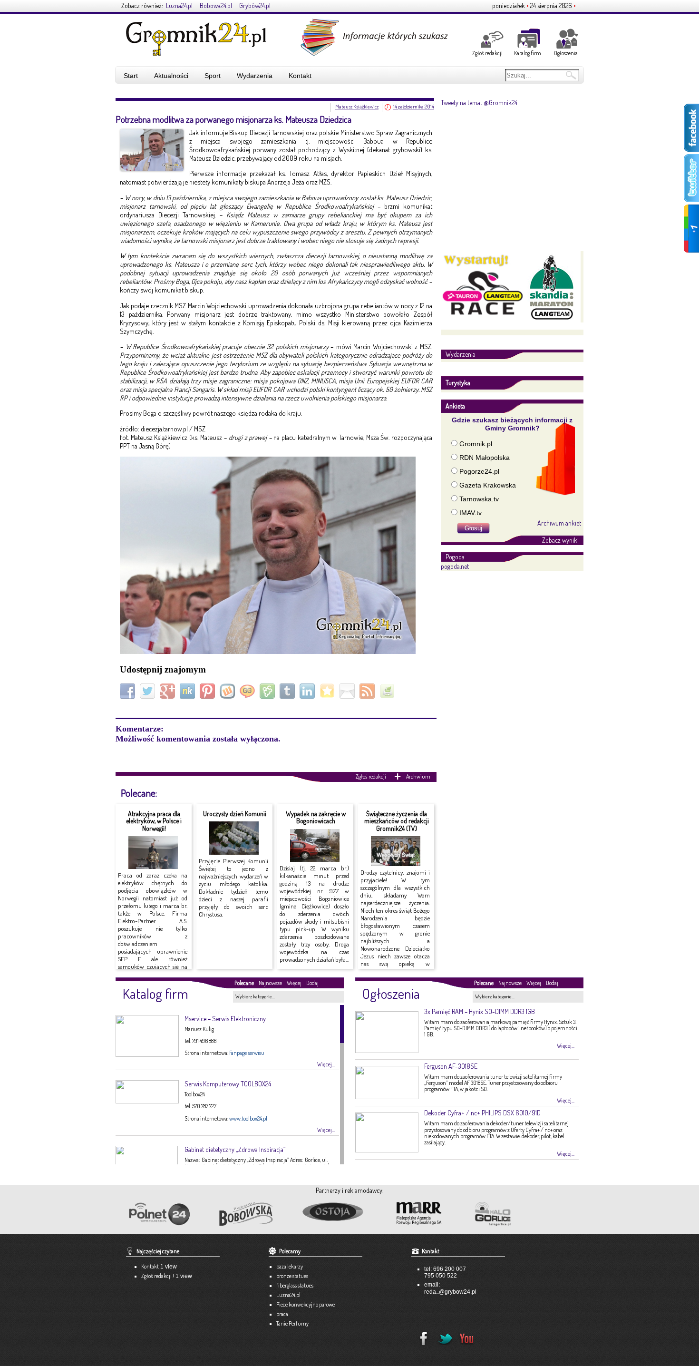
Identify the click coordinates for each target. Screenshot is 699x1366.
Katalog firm (527, 53)
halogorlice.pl (514, 1214)
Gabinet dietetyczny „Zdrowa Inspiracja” (234, 1149)
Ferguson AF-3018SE (450, 1066)
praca (282, 1313)
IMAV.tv (470, 513)
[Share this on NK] (188, 690)
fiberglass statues (294, 1285)
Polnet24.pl (159, 1214)
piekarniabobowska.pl (247, 1216)
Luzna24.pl (179, 5)
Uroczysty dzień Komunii (234, 814)
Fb (420, 1335)
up (557, 1256)
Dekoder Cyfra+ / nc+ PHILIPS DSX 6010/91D (482, 1113)
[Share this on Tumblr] (288, 690)
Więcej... (326, 1064)
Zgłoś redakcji (487, 53)
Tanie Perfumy (292, 1323)
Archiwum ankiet (559, 523)
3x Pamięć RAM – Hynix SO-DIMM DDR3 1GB (479, 1011)
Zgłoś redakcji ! (157, 1275)
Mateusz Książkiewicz (357, 106)
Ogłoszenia (566, 53)
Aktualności (171, 75)
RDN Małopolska (484, 457)
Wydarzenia (254, 75)
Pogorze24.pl (479, 471)
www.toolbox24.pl (248, 1118)
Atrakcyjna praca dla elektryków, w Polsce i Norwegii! (154, 821)
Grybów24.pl (255, 5)
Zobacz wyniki (560, 540)
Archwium (418, 776)
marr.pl (427, 1214)
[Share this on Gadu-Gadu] (248, 690)
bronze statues (292, 1275)
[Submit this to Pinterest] (208, 690)
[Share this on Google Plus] (168, 690)
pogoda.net (455, 566)
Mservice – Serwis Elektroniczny (225, 1019)
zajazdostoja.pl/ (341, 1212)
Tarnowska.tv (479, 499)
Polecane (244, 982)
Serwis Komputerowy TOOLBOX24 (227, 1084)
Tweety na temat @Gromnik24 (479, 102)
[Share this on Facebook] (128, 690)
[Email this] (348, 690)
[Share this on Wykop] (228, 690)
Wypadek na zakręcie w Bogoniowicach (316, 817)
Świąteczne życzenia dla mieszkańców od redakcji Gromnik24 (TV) (396, 821)
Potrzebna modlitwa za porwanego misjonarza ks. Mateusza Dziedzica (233, 119)
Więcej (294, 982)
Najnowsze (270, 982)
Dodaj (312, 982)
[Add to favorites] (328, 690)
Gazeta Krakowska (487, 485)
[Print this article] (388, 690)
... (437, 1291)
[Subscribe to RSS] (368, 690)
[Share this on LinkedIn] (308, 690)
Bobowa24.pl (216, 5)
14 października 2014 (413, 106)
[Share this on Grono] (268, 690)
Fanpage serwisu (246, 1052)
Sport (212, 75)
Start (131, 75)
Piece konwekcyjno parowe (305, 1304)
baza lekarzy (289, 1266)
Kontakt (300, 75)
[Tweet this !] (148, 690)
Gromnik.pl (475, 444)
